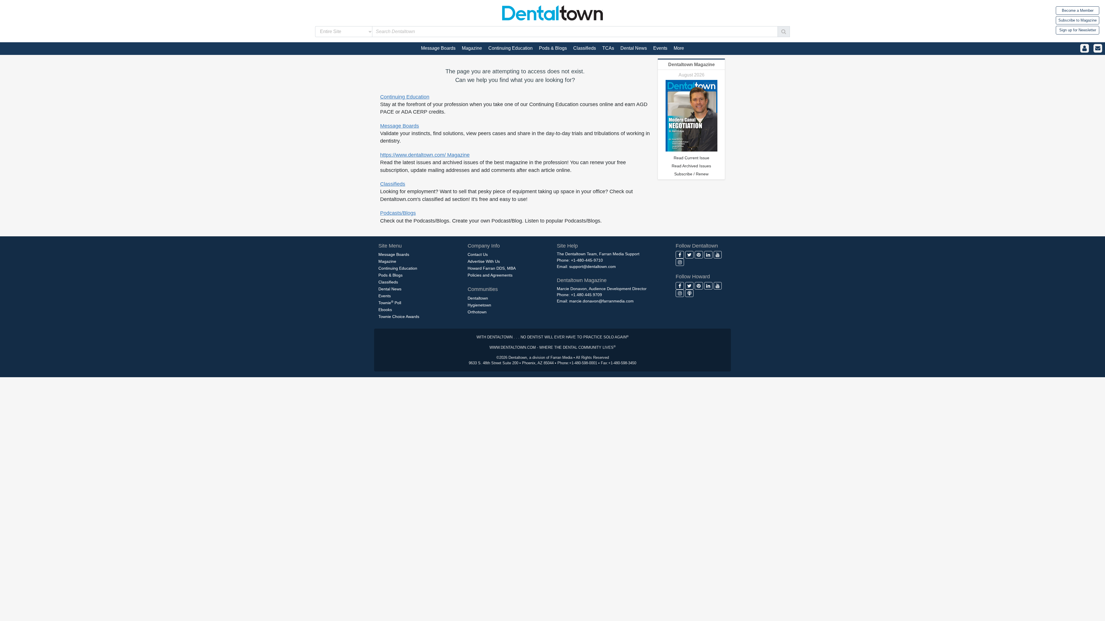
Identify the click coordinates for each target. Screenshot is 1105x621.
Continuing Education (404, 97)
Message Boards (399, 126)
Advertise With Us (484, 261)
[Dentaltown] (552, 12)
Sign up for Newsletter (1077, 30)
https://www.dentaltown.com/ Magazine (425, 155)
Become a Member (1077, 10)
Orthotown (477, 312)
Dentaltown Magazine (691, 64)
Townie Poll (389, 302)
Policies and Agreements (490, 275)
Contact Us (478, 254)
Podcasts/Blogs (398, 213)
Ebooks (385, 309)
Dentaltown (478, 298)
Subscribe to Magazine (1077, 20)
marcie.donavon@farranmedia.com (601, 301)
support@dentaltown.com (592, 266)
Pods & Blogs (390, 275)
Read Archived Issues (691, 166)
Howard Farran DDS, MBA (492, 268)
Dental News (389, 289)
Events (384, 296)
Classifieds (392, 184)
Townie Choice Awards (398, 316)
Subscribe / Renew (691, 174)
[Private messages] (1097, 48)
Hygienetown (479, 305)
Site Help (567, 246)
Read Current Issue (691, 158)
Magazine (387, 261)
